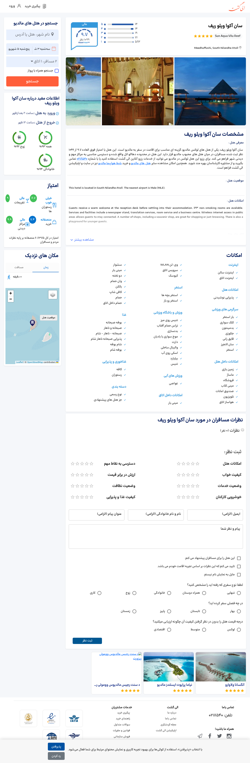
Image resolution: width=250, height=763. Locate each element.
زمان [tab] (46, 267)
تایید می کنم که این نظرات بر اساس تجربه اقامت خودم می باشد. (196, 566)
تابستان (195, 611)
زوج (128, 593)
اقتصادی (159, 629)
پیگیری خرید (123, 713)
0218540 (82, 159)
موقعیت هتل (48, 317)
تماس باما (170, 719)
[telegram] (200, 736)
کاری (92, 593)
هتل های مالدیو (141, 163)
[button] (32, 323)
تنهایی (231, 593)
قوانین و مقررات (121, 731)
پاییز (162, 611)
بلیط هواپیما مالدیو (110, 163)
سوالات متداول (122, 725)
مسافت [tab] (18, 267)
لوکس (231, 629)
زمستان (125, 611)
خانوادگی (159, 593)
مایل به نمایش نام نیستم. (219, 574)
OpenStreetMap (35, 362)
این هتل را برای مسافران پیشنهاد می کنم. (210, 558)
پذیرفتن (56, 746)
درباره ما (171, 713)
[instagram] (229, 736)
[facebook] (209, 736)
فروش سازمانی (122, 737)
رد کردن (56, 756)
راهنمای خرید (123, 719)
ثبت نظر (87, 641)
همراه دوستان (191, 593)
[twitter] (219, 736)
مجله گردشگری (168, 725)
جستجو (32, 81)
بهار (232, 611)
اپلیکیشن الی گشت (166, 731)
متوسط (195, 629)
